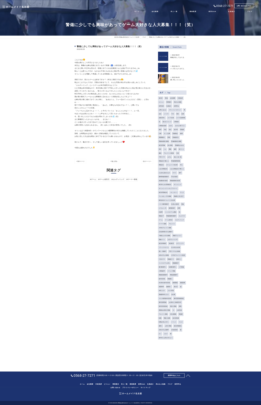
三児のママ (162, 259)
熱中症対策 (162, 279)
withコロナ (162, 290)
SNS (160, 149)
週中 (180, 172)
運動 (170, 149)
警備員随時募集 (175, 161)
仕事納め (176, 121)
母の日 (176, 286)
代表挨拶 (180, 98)
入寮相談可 (162, 271)
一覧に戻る (113, 161)
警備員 (182, 129)
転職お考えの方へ (164, 322)
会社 (160, 114)
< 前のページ (80, 161)
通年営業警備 (162, 302)
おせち (171, 125)
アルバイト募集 (163, 314)
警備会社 (161, 165)
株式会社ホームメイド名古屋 (167, 200)
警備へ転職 (167, 318)
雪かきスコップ (167, 121)
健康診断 (182, 282)
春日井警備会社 (163, 192)
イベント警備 (171, 271)
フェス (181, 322)
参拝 (160, 129)
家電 (179, 208)
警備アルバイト (177, 235)
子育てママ (162, 157)
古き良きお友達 (175, 247)
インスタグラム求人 (164, 263)
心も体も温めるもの (164, 172)
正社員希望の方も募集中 (166, 231)
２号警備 (181, 267)
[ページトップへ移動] (188, 375)
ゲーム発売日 (169, 220)
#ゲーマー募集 (131, 179)
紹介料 (176, 129)
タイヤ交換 (171, 117)
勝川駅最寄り (162, 267)
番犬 (177, 114)
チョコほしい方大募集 (165, 196)
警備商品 (175, 133)
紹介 (170, 129)
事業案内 (168, 102)
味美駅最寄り (172, 267)
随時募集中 (172, 208)
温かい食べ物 (177, 157)
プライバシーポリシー (175, 110)
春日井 (161, 98)
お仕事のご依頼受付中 (175, 302)
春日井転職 (176, 318)
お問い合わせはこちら (244, 6)
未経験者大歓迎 (163, 180)
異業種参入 (162, 137)
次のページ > (147, 161)
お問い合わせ (162, 110)
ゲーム (161, 220)
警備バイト (162, 239)
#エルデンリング (118, 179)
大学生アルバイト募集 (165, 227)
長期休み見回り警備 (164, 310)
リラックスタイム (164, 247)
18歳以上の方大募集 (164, 235)
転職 (160, 318)
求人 (181, 165)
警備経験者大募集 (176, 141)
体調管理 (161, 286)
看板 (182, 204)
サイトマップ (145, 387)
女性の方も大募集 (164, 255)
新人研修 (170, 145)
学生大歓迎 (174, 176)
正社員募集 (173, 314)
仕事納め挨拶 (162, 125)
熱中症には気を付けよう (166, 337)
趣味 (160, 153)
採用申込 (176, 106)
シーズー (166, 114)
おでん (169, 157)
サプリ (174, 172)
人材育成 (179, 310)
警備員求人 (176, 137)
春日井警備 (162, 145)
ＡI (173, 310)
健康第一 (168, 286)
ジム (165, 149)
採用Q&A (161, 106)
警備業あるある (179, 145)
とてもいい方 (162, 208)
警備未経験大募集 (164, 141)
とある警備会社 (163, 169)
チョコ (182, 192)
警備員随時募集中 (171, 216)
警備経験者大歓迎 (175, 180)
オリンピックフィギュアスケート (168, 188)
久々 (160, 333)
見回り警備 (173, 306)
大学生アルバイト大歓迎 (178, 255)
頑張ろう (178, 259)
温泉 (182, 114)
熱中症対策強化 (163, 306)
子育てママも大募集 (174, 251)
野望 (169, 137)
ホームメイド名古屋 (172, 165)
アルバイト (172, 223)
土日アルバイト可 (173, 239)
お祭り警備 (168, 326)
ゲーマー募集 (162, 223)
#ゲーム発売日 (103, 179)
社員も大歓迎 (175, 204)
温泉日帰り (162, 117)
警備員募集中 (174, 275)
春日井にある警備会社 (165, 184)
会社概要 (172, 98)
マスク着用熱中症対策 (165, 298)
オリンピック (177, 184)
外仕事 (173, 294)
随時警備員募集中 (164, 176)
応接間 (161, 212)
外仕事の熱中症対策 (164, 282)
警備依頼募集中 (163, 275)
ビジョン (161, 102)
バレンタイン (174, 192)
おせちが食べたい (180, 125)
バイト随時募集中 (164, 204)
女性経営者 (174, 330)
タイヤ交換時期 (180, 117)
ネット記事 (167, 133)
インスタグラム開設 (170, 212)
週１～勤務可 (162, 251)
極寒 (181, 133)
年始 (165, 129)
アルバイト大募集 (169, 153)
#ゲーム (93, 179)
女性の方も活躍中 (164, 330)
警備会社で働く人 (164, 161)
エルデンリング (179, 220)
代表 (177, 153)
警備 (166, 98)
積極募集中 (176, 263)
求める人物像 (177, 102)
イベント (173, 322)
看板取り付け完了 (179, 196)
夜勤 (180, 306)
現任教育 (171, 243)
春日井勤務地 (177, 326)
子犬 (172, 114)
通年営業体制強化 (179, 298)
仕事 (160, 133)
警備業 (181, 314)
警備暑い (170, 279)
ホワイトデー (180, 243)
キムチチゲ (182, 216)
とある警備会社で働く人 (177, 169)
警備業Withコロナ (164, 294)
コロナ (166, 333)
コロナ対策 (171, 290)
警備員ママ (171, 259)
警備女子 (161, 216)
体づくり (181, 149)
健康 (175, 149)
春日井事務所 (162, 243)
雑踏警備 (175, 282)
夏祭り (161, 326)
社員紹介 (168, 106)
